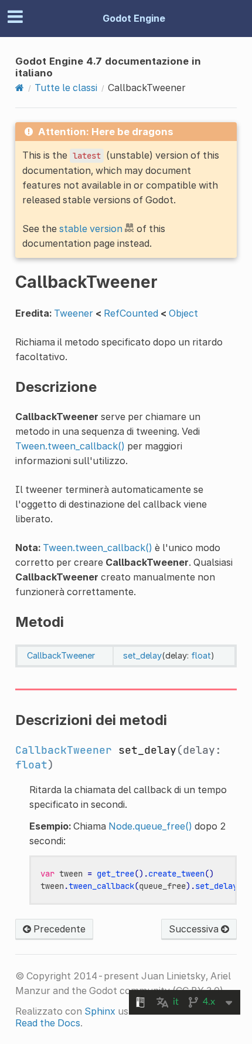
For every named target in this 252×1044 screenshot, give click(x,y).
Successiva (195, 929)
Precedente (58, 929)
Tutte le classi (66, 87)
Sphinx (99, 1011)
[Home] (19, 87)
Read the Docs (47, 1023)
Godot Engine (134, 18)
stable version (90, 228)
